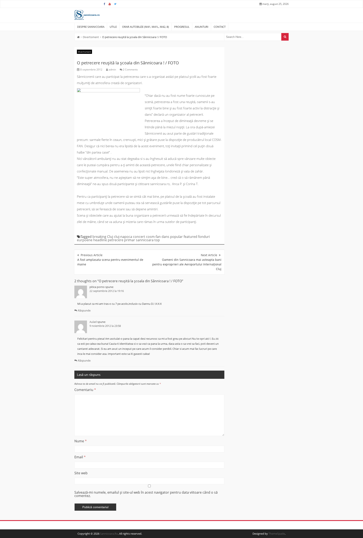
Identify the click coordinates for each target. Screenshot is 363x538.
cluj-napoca (123, 236)
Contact (220, 27)
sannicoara (145, 240)
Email (80, 457)
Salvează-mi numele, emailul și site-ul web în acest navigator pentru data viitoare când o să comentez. (146, 494)
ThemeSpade (276, 533)
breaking (99, 236)
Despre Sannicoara (90, 27)
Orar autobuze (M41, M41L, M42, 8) (145, 27)
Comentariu (85, 389)
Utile (113, 27)
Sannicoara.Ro (109, 533)
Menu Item (104, 4)
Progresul (181, 27)
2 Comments (130, 69)
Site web (81, 473)
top (157, 240)
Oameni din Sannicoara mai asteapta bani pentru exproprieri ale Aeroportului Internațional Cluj (186, 264)
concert (139, 236)
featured (190, 236)
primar (129, 240)
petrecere (115, 240)
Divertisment (91, 37)
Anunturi (201, 27)
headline (100, 240)
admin (112, 69)
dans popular (172, 236)
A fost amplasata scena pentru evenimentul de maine (110, 262)
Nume (80, 441)
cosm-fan (153, 236)
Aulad (93, 322)
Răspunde (84, 310)
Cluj (110, 236)
